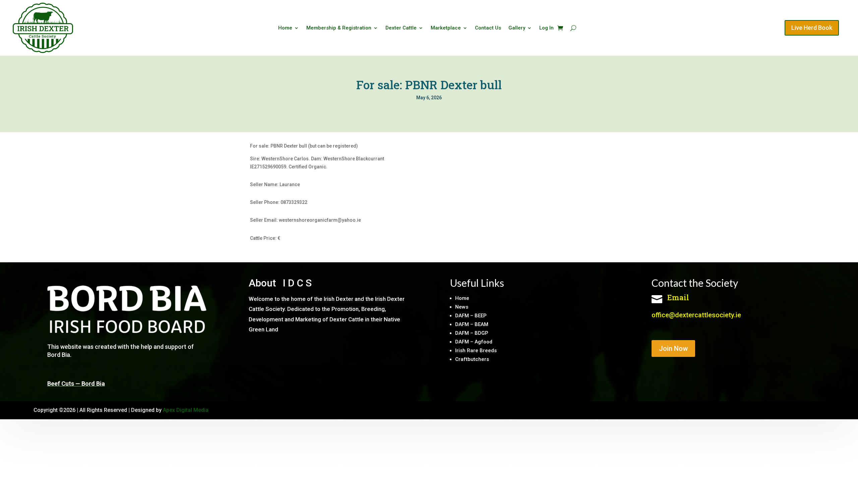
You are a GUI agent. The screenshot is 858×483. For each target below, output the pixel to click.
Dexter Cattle (401, 28)
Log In (546, 28)
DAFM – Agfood (473, 342)
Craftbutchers (472, 359)
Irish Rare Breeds (476, 350)
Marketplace (446, 28)
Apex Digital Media (185, 410)
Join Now (673, 348)
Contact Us (488, 28)
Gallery (516, 28)
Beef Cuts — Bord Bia (76, 383)
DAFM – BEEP (471, 316)
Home (285, 28)
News (461, 307)
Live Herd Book (811, 27)
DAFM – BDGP (471, 333)
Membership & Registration (338, 28)
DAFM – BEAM (471, 324)
